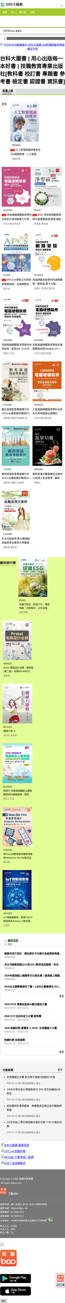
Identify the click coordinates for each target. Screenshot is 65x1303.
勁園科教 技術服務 (14, 1039)
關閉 (3, 1301)
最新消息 (13, 940)
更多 (4, 104)
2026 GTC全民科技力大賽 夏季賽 (22, 1016)
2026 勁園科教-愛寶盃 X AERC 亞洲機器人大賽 (30, 1028)
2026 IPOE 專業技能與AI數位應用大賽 (25, 1004)
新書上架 (7, 90)
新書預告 (7, 93)
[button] (9, 1191)
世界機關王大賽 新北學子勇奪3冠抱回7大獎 (31, 1077)
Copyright (5, 1178)
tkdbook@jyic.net (19, 1208)
